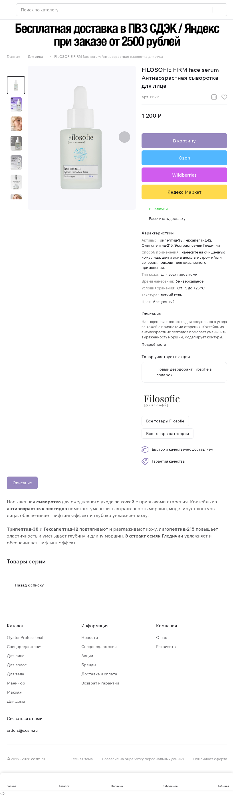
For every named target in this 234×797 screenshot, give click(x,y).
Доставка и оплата (99, 674)
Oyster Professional (25, 637)
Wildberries (184, 175)
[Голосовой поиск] (206, 10)
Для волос (17, 664)
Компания (166, 625)
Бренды (88, 664)
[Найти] (220, 10)
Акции (87, 655)
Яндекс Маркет (184, 192)
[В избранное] (224, 97)
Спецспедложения (99, 646)
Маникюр (16, 683)
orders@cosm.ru (22, 730)
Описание (22, 482)
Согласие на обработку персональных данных (143, 759)
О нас (161, 637)
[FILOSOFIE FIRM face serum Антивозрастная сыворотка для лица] (82, 138)
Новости (89, 637)
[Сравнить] (214, 97)
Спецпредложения (25, 646)
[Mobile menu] (9, 9)
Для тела (15, 674)
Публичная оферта (210, 759)
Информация (94, 625)
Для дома (16, 701)
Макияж (14, 692)
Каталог (15, 625)
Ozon (184, 158)
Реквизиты (166, 646)
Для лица (16, 655)
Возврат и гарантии (100, 683)
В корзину (184, 141)
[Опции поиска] (193, 10)
